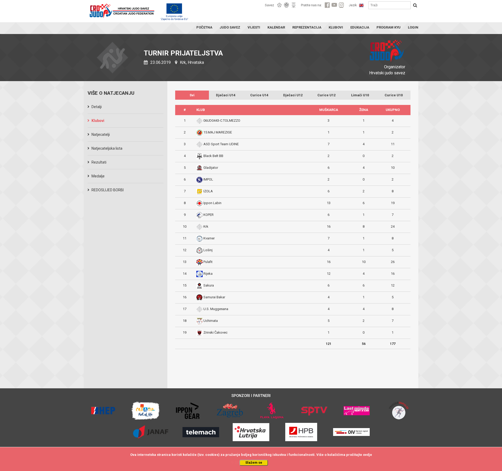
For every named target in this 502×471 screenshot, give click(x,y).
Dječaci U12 (293, 95)
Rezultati (99, 162)
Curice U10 (394, 95)
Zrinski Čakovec (215, 332)
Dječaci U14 (225, 95)
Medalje (98, 176)
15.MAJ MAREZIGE (217, 132)
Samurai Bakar (214, 297)
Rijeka (208, 274)
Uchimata (210, 321)
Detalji (97, 107)
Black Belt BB (213, 156)
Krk (205, 226)
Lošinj (208, 250)
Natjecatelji (101, 134)
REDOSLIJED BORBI (108, 190)
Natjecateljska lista (107, 148)
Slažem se (253, 462)
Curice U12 (326, 95)
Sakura (208, 285)
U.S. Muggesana (215, 309)
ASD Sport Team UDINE (221, 144)
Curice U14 (259, 95)
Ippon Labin (212, 203)
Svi (192, 95)
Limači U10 (360, 95)
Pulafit (208, 262)
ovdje (367, 455)
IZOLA (208, 191)
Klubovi (98, 121)
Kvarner (209, 238)
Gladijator (210, 168)
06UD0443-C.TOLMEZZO (221, 120)
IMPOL (208, 179)
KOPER (208, 215)
